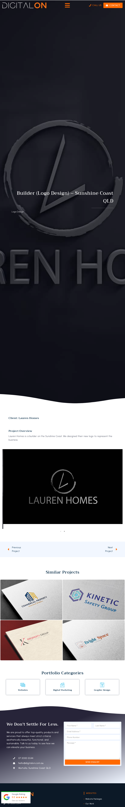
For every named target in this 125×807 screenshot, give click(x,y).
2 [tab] (64, 531)
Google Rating (18, 794)
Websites (23, 690)
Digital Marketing (62, 690)
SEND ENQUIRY (92, 762)
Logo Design (18, 211)
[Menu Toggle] (67, 5)
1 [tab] (60, 531)
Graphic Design (102, 690)
